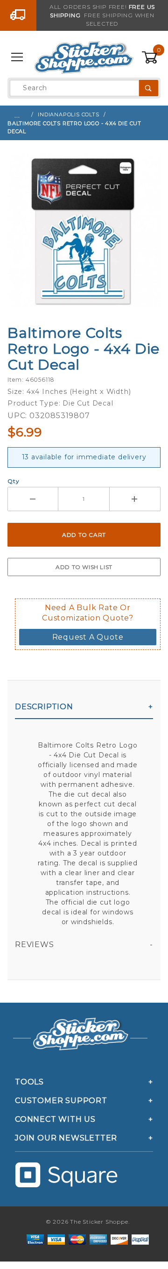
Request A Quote (88, 637)
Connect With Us (55, 1119)
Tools (29, 1081)
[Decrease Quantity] (32, 499)
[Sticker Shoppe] (83, 57)
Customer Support (61, 1100)
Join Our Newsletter (66, 1138)
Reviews (34, 944)
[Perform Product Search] (148, 88)
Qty (13, 481)
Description (44, 706)
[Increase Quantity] (135, 499)
